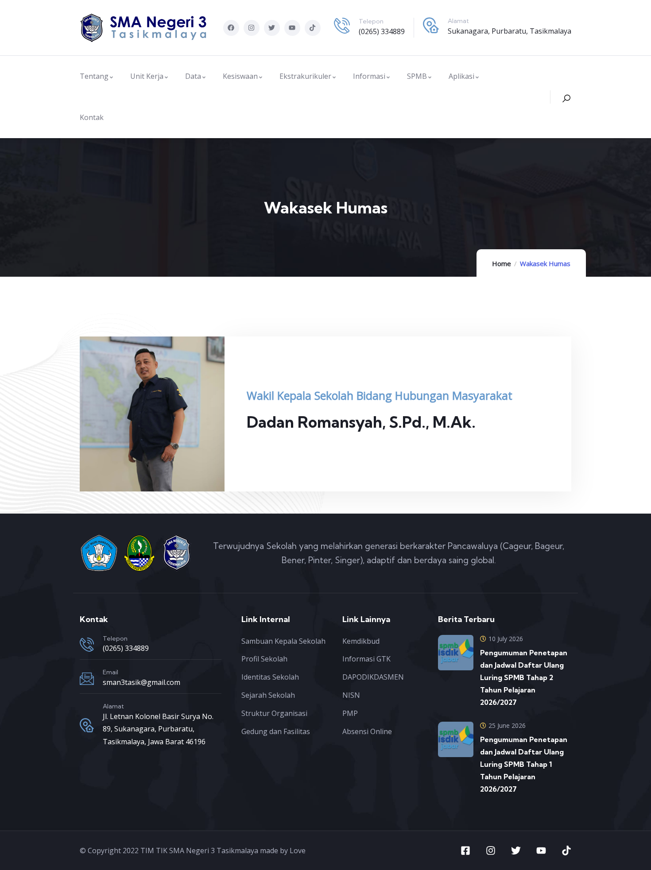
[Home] (144, 27)
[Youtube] (292, 28)
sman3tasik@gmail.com (141, 682)
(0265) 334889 (382, 31)
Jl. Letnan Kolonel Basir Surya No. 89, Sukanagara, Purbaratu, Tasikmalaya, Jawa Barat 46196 (158, 729)
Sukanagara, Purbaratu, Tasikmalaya (509, 31)
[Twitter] (272, 28)
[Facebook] (231, 28)
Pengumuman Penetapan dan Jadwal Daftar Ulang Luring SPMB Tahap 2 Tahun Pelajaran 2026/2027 (523, 677)
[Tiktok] (313, 28)
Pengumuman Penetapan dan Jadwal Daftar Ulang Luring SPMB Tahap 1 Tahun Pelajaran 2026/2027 (523, 764)
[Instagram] (252, 28)
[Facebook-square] (465, 850)
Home (501, 263)
